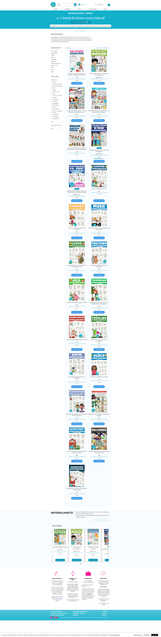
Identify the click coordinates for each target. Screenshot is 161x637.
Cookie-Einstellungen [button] (138, 635)
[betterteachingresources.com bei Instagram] (51, 617)
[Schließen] (159, 635)
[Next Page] (91, 505)
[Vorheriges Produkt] (50, 545)
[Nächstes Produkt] (110, 545)
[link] (99, 158)
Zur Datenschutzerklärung (114, 635)
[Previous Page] (84, 505)
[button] (109, 4)
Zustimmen (154, 635)
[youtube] (57, 617)
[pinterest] (55, 617)
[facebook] (53, 617)
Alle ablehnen (147, 635)
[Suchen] (75, 4)
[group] (80, 545)
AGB (75, 601)
